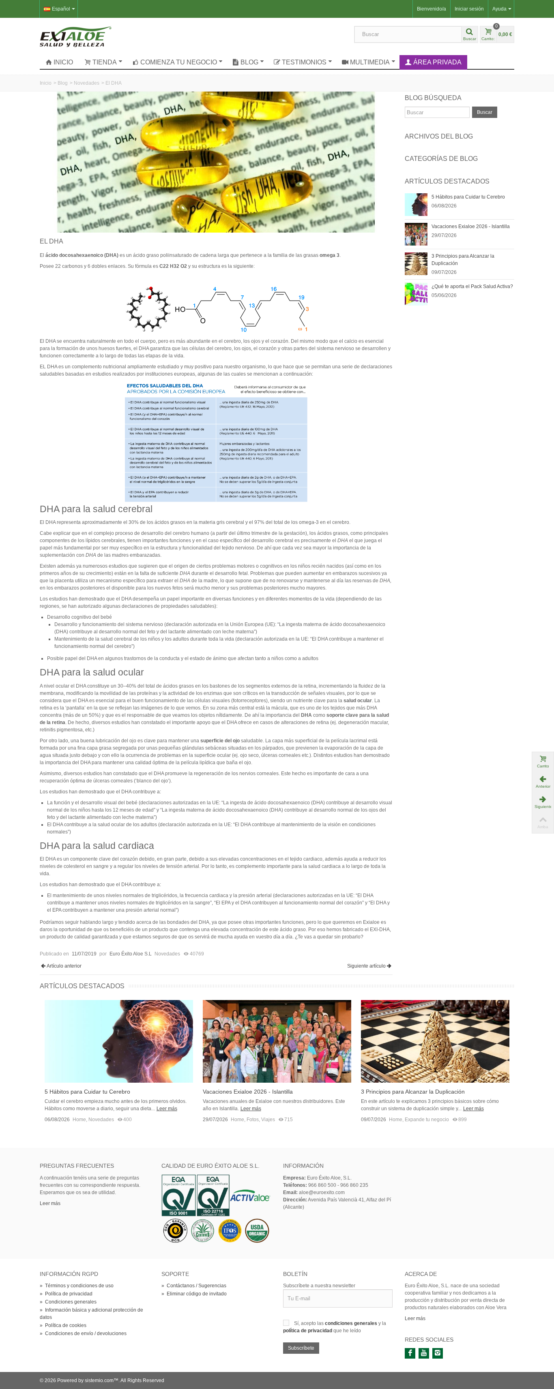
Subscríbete (301, 1348)
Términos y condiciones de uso (77, 1286)
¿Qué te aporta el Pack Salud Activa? (472, 286)
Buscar (484, 112)
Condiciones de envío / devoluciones (83, 1333)
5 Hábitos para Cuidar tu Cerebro (468, 197)
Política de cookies (63, 1325)
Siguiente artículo (366, 966)
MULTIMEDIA (370, 62)
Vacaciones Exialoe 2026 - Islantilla (471, 226)
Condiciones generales (68, 1302)
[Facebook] (410, 1353)
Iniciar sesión (469, 9)
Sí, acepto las (309, 1323)
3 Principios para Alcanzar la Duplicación (463, 259)
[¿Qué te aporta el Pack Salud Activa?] (416, 294)
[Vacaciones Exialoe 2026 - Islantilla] (416, 234)
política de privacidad (308, 1330)
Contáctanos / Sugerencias (193, 1286)
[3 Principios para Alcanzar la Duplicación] (416, 263)
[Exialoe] (76, 36)
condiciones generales (351, 1323)
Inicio (63, 62)
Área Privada (437, 62)
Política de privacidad (66, 1294)
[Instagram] (437, 1353)
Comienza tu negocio (178, 62)
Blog (249, 62)
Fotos (253, 1119)
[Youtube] (424, 1353)
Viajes (268, 1119)
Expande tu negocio (427, 1119)
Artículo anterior (64, 966)
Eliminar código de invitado (194, 1294)
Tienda (104, 62)
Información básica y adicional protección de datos (91, 1313)
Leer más (167, 1108)
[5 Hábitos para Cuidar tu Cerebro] (416, 204)
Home (79, 1119)
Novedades (86, 83)
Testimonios (304, 62)
